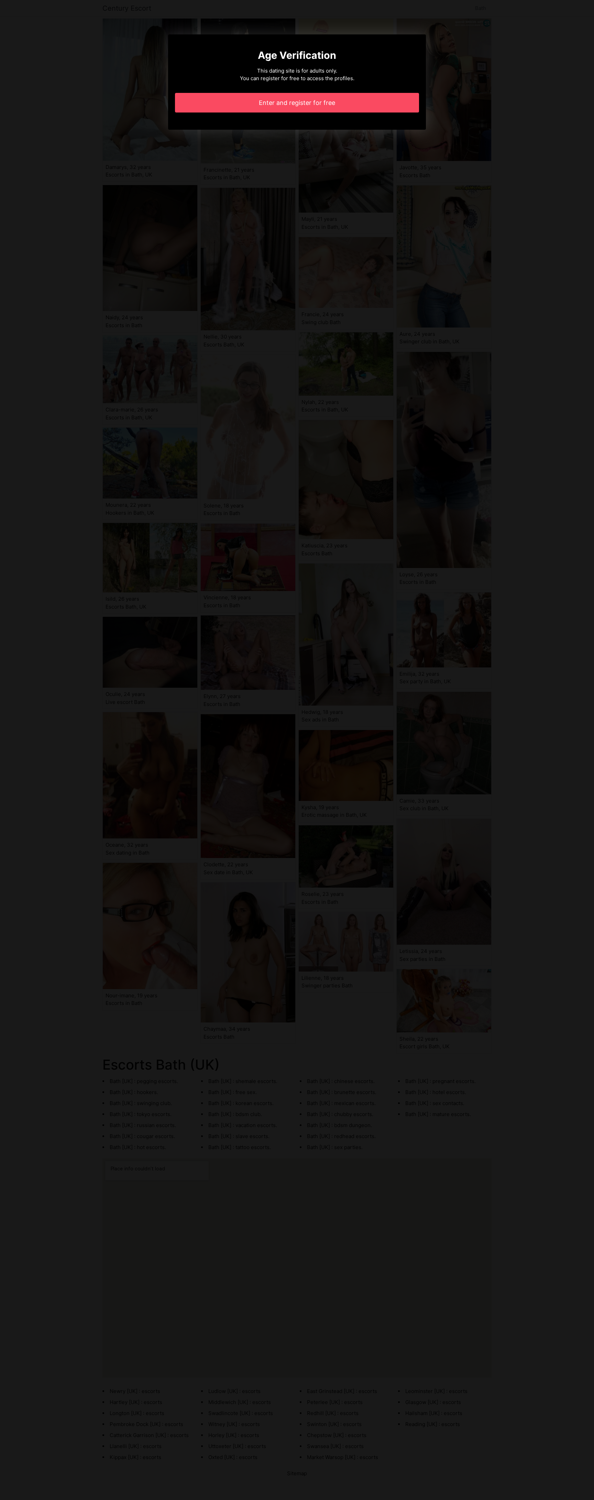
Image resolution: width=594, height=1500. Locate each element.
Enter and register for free (297, 102)
